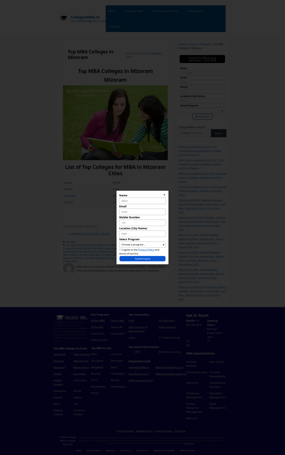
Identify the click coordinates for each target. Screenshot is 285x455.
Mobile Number (129, 217)
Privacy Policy (146, 249)
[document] (142, 227)
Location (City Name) (133, 228)
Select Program (129, 239)
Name (123, 195)
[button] (164, 195)
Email (122, 206)
